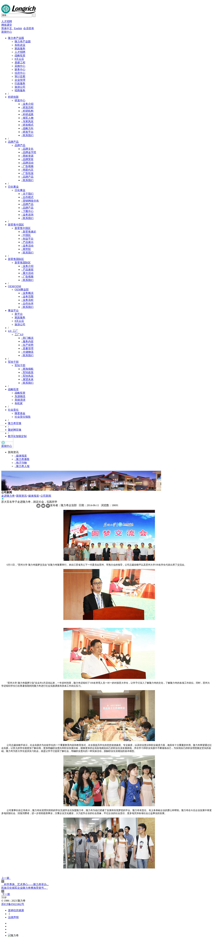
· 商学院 (26, 249)
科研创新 (13, 96)
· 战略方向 (27, 128)
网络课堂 (6, 24)
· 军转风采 (27, 375)
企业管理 (20, 80)
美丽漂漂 (20, 399)
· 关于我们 (27, 193)
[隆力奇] (18, 12)
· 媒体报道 (21, 455)
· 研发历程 (27, 107)
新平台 (19, 314)
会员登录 (28, 28)
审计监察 (20, 76)
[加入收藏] (48, 507)
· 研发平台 (27, 131)
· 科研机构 (27, 110)
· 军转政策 (27, 372)
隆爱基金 (20, 413)
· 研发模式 (27, 124)
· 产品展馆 (27, 269)
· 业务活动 (27, 245)
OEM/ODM (14, 286)
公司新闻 (45, 495)
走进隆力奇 (8, 495)
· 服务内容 (27, 341)
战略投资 (20, 55)
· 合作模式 (27, 197)
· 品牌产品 (27, 176)
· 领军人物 (27, 117)
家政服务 (20, 48)
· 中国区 (26, 235)
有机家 (19, 403)
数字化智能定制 (17, 436)
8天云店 (19, 59)
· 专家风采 (27, 121)
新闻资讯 (21, 495)
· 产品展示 (27, 242)
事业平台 (13, 310)
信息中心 (20, 73)
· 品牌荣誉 (27, 159)
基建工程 (20, 62)
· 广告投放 (27, 173)
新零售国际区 (16, 259)
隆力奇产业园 (16, 38)
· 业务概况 (27, 293)
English (18, 28)
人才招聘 (6, 21)
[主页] (2, 499)
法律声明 (13, 917)
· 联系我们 (27, 135)
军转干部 (13, 361)
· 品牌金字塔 (28, 152)
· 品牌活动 (27, 162)
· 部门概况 (27, 338)
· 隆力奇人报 (22, 466)
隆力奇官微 (14, 423)
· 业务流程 (27, 300)
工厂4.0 (19, 334)
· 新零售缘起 (28, 231)
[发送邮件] (43, 507)
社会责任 (13, 409)
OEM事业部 (22, 289)
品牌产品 (13, 141)
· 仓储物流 (27, 351)
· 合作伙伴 (27, 303)
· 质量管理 (27, 348)
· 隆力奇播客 (22, 459)
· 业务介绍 (27, 103)
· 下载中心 (27, 211)
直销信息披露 (16, 910)
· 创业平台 (27, 238)
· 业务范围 (27, 296)
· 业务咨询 (27, 214)
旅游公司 (20, 86)
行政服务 (20, 83)
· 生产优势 (27, 344)
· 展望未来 (27, 379)
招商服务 (20, 90)
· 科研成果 (27, 114)
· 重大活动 (27, 273)
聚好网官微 (14, 429)
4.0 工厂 (13, 331)
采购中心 (20, 66)
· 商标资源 (27, 155)
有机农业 (20, 45)
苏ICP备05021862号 (12, 904)
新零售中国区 (16, 224)
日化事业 (13, 186)
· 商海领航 (27, 368)
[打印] (38, 507)
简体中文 (7, 28)
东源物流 (20, 396)
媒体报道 (33, 495)
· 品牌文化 (27, 148)
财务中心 (20, 69)
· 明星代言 (27, 169)
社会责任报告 (23, 416)
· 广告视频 (27, 166)
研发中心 (20, 100)
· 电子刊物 (21, 462)
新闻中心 (6, 31)
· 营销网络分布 (30, 200)
